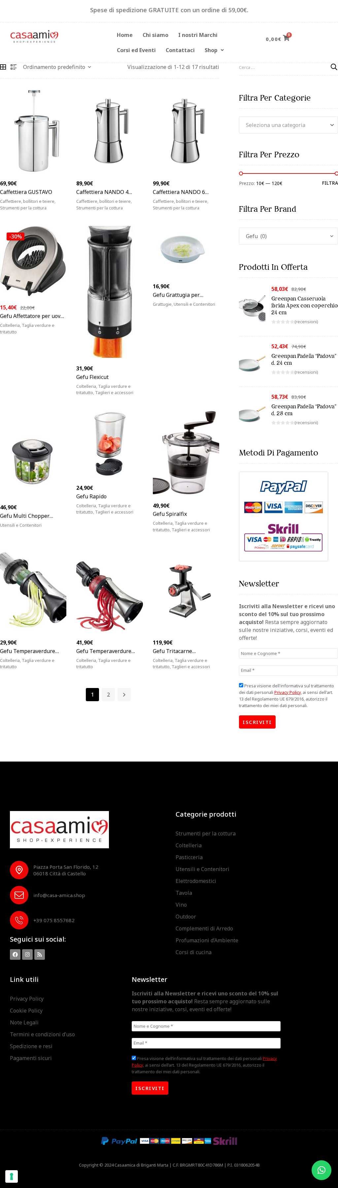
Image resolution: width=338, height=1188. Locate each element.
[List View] (14, 67)
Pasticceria (189, 857)
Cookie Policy (26, 1010)
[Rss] (39, 954)
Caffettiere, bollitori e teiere (27, 201)
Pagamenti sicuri (31, 1058)
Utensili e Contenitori (202, 869)
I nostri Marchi (198, 35)
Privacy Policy (287, 692)
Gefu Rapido (91, 496)
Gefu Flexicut (92, 377)
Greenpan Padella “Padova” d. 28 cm (303, 410)
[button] (214, 50)
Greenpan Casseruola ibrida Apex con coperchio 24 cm (304, 305)
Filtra (330, 183)
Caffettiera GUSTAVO (26, 192)
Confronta (63, 212)
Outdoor (186, 916)
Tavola (184, 892)
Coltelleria (10, 325)
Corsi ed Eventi (136, 50)
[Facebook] (15, 954)
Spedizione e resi (31, 1046)
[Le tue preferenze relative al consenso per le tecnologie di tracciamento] (11, 1176)
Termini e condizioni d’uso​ (42, 1034)
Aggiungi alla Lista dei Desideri (53, 212)
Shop (211, 50)
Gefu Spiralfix (170, 513)
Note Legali (24, 1022)
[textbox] (288, 125)
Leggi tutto (23, 211)
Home (125, 35)
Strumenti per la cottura (206, 833)
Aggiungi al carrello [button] (111, 211)
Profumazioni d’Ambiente (207, 940)
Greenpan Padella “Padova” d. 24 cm (303, 359)
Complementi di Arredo (204, 928)
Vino (181, 904)
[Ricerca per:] (288, 67)
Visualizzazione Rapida (44, 212)
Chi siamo (155, 35)
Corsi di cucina (194, 952)
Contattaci (180, 50)
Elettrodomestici (196, 881)
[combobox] (288, 125)
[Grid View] (3, 67)
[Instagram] (27, 954)
